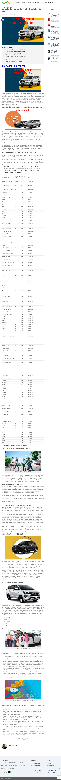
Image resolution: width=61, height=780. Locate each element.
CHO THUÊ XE (50, 2)
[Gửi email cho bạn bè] (23, 739)
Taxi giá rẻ (50, 763)
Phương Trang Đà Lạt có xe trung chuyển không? (55, 25)
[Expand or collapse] (42, 47)
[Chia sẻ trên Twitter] (21, 739)
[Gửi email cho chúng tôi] (9, 772)
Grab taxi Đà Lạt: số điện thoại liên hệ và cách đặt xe (55, 59)
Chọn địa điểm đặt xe (37, 772)
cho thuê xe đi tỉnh (20, 445)
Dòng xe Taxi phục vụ (52, 772)
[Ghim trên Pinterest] (25, 739)
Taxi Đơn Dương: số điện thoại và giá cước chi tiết (54, 31)
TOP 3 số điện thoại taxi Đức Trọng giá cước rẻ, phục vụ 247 (55, 52)
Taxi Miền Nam (9, 7)
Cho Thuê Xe (4, 7)
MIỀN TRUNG (28, 2)
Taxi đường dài (51, 765)
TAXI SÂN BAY (44, 2)
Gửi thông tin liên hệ (37, 770)
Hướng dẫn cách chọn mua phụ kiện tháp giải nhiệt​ (55, 14)
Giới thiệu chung (36, 763)
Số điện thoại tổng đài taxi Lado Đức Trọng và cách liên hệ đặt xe (55, 45)
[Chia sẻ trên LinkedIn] (27, 739)
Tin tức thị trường (36, 765)
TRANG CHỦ (18, 2)
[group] (23, 309)
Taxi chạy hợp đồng (52, 770)
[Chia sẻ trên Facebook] (19, 739)
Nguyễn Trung (13, 14)
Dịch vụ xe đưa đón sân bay (54, 768)
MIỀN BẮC (23, 2)
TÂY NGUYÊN (38, 2)
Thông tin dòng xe (37, 768)
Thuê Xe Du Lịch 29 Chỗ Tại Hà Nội (55, 19)
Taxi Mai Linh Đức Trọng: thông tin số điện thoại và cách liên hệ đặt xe (55, 38)
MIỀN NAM (34, 2)
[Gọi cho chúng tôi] (11, 772)
